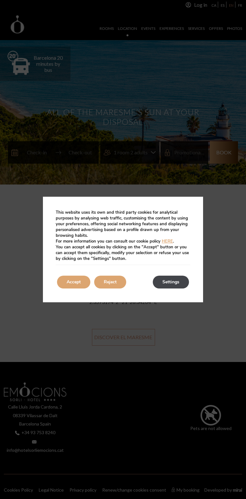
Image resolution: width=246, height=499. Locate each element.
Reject (110, 282)
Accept (74, 282)
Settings (170, 282)
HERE (167, 241)
